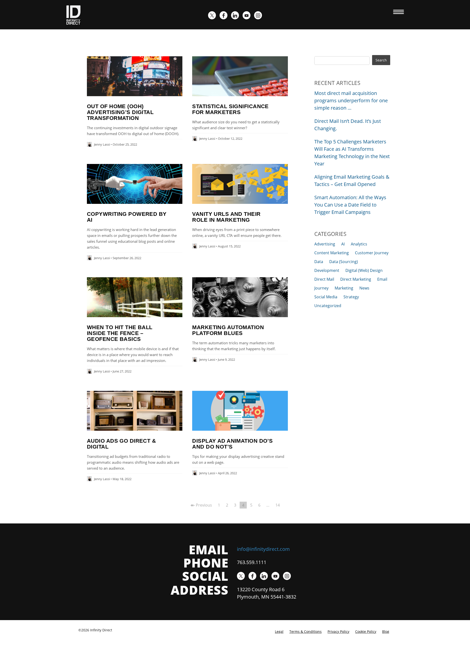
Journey (321, 288)
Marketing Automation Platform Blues (228, 330)
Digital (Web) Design (364, 270)
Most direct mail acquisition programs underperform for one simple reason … (351, 100)
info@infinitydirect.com (263, 549)
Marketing (344, 288)
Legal (279, 631)
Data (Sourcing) (343, 261)
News (364, 288)
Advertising (324, 244)
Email (382, 279)
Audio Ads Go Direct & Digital (121, 444)
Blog (385, 631)
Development (326, 270)
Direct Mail (324, 279)
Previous (201, 505)
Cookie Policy (365, 631)
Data (318, 261)
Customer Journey (371, 252)
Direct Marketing (355, 279)
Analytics (359, 244)
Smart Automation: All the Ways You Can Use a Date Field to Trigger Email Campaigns (350, 204)
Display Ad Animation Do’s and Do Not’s (232, 444)
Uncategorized (327, 305)
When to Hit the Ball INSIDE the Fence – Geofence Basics (120, 333)
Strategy (351, 297)
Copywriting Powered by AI (127, 217)
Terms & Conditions (305, 631)
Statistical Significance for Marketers (230, 109)
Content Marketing (331, 252)
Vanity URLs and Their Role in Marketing (226, 217)
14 (277, 505)
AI (343, 244)
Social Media (325, 297)
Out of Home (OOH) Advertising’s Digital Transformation (120, 112)
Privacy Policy (338, 631)
